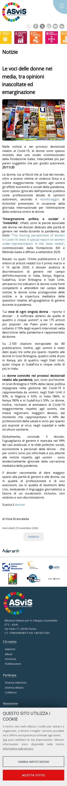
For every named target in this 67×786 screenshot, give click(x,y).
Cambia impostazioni (33, 761)
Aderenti (10, 649)
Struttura (10, 659)
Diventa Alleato (14, 687)
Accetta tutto (33, 775)
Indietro (33, 537)
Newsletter (10, 704)
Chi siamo (10, 642)
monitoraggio (49, 199)
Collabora (11, 692)
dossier (20, 505)
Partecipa (9, 675)
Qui (5, 739)
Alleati (8, 654)
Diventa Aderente (15, 682)
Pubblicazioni (13, 663)
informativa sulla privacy (18, 748)
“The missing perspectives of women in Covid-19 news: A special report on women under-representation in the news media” (33, 239)
